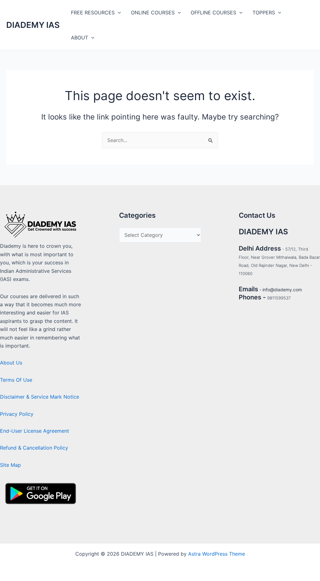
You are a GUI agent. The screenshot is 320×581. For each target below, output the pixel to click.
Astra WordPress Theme (216, 554)
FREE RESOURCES (93, 12)
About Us (11, 362)
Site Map (10, 465)
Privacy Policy (16, 414)
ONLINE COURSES (153, 12)
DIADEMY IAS (33, 25)
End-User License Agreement (34, 431)
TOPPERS (263, 12)
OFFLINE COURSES (213, 12)
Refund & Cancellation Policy (34, 448)
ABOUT (79, 37)
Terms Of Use (16, 380)
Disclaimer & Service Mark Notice (39, 397)
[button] (118, 12)
